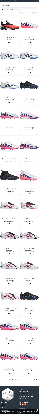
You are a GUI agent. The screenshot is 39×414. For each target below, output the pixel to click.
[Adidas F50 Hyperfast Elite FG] (9, 115)
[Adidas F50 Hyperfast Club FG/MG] (29, 85)
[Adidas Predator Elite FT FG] (9, 235)
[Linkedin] (25, 404)
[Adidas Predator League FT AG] (9, 265)
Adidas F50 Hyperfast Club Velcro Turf (29, 161)
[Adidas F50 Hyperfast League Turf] (29, 115)
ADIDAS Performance (28, 39)
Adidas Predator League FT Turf (29, 281)
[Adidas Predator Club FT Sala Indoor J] (9, 205)
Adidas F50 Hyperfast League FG (29, 40)
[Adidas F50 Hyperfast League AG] (29, 326)
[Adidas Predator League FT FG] (29, 235)
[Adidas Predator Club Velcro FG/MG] (29, 205)
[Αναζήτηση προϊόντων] (35, 5)
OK (37, 410)
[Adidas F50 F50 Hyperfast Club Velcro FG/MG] (9, 145)
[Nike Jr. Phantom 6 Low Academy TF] (9, 24)
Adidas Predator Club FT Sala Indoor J (9, 221)
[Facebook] (20, 404)
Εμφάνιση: (34, 12)
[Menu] (1, 5)
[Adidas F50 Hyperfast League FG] (29, 24)
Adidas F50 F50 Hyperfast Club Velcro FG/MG (9, 161)
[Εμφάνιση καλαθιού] (37, 5)
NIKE (8, 39)
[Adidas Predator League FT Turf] (29, 265)
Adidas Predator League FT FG (29, 251)
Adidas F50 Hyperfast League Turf (29, 131)
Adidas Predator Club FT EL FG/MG (10, 311)
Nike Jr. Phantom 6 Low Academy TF (10, 40)
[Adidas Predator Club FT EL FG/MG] (9, 296)
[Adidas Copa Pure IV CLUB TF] (29, 55)
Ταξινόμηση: (20, 12)
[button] (1, 44)
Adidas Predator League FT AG (9, 281)
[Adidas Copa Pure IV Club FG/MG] (9, 55)
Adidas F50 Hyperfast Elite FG (9, 131)
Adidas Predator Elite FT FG (10, 251)
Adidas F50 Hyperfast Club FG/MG (29, 311)
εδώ (22, 412)
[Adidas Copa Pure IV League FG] (9, 85)
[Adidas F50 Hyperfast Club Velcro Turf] (29, 145)
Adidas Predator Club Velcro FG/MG (29, 221)
